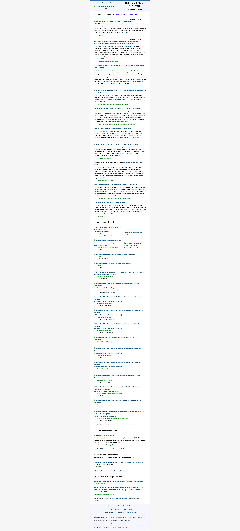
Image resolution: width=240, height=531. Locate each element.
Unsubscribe (112, 506)
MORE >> (125, 32)
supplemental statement (106, 46)
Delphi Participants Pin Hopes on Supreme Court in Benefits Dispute (116, 144)
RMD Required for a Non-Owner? (105, 435)
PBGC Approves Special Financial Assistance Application (112, 128)
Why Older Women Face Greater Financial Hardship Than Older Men (116, 184)
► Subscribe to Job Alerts (126, 425)
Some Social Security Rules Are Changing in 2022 (110, 202)
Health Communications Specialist (105, 416)
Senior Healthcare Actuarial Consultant (106, 391)
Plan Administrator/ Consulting (104, 288)
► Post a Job (112, 425)
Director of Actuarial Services (103, 378)
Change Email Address (125, 506)
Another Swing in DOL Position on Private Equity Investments (114, 21)
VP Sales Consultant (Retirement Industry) (108, 301)
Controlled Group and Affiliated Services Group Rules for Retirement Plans (118, 462)
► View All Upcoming (100, 470)
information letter (129, 46)
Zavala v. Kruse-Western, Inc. (116, 99)
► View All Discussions (102, 449)
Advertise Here (131, 512)
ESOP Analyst (126, 263)
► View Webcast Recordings (118, 470)
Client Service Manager (101, 231)
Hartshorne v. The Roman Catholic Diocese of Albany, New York (123, 81)
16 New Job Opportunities (126, 14)
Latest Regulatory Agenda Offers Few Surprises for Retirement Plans (116, 498)
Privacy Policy (127, 509)
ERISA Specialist (129, 254)
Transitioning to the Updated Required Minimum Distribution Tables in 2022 (118, 481)
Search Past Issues (114, 509)
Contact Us (120, 512)
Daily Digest (123, 449)
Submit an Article (109, 512)
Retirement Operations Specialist (105, 274)
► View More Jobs (101, 425)
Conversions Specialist (101, 245)
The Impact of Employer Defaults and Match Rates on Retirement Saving (117, 108)
